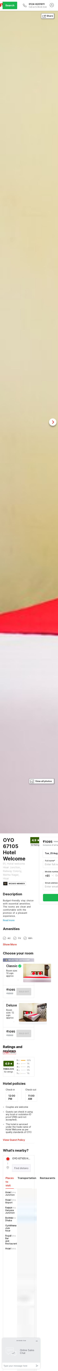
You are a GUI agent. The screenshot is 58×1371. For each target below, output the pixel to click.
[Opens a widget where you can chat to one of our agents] (21, 1353)
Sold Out (24, 1033)
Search (9, 5)
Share (50, 16)
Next (52, 422)
